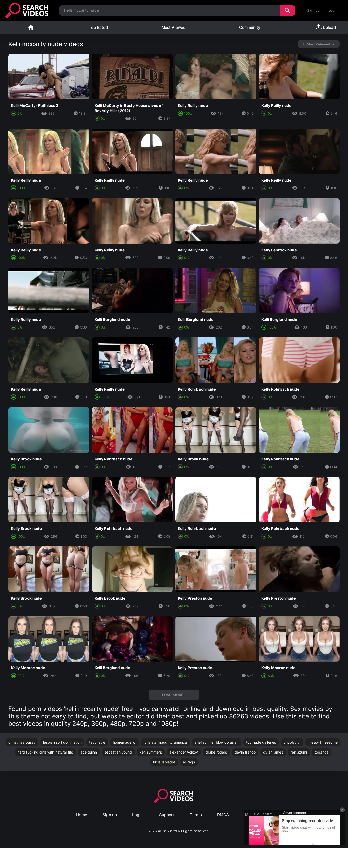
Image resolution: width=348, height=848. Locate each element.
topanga (322, 752)
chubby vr (292, 742)
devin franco (245, 752)
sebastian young (118, 752)
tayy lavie (97, 742)
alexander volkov (183, 752)
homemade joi (124, 742)
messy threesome (323, 742)
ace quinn (89, 752)
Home (30, 27)
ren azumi (299, 752)
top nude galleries (261, 742)
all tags (189, 762)
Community (249, 27)
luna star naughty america (165, 742)
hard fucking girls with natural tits (45, 752)
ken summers (151, 752)
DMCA (223, 814)
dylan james (273, 752)
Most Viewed (173, 27)
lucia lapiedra (164, 762)
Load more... (174, 695)
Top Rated (98, 27)
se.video (169, 831)
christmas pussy (21, 742)
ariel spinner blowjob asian (216, 742)
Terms (196, 814)
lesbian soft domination (62, 742)
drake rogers (216, 752)
